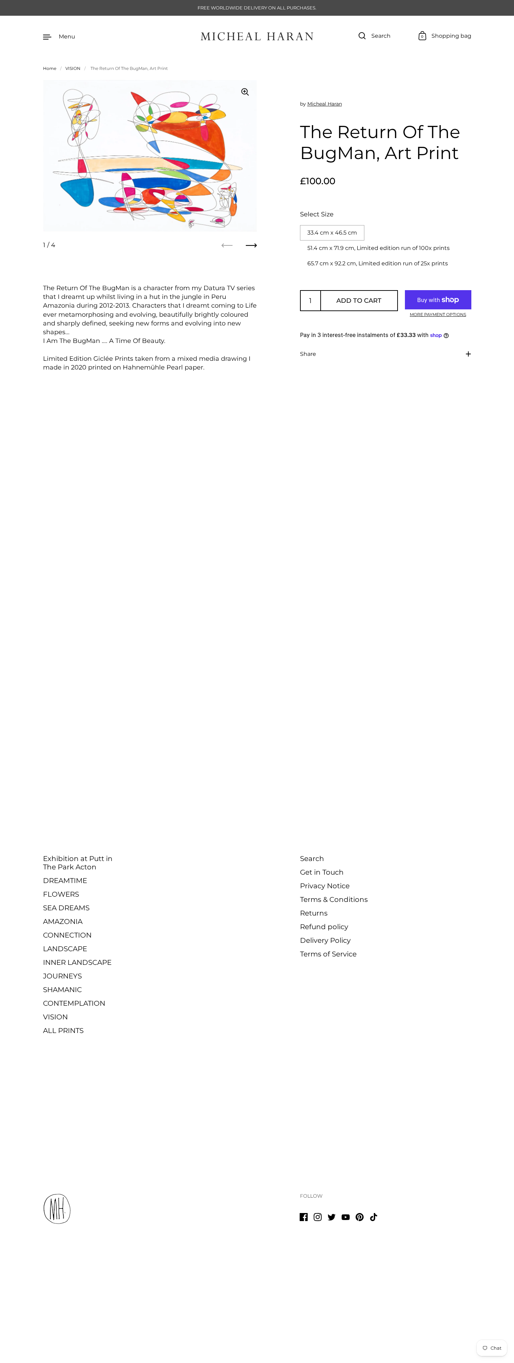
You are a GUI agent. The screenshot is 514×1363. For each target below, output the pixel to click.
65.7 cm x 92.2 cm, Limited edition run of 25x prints (377, 263)
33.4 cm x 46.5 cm (332, 232)
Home (49, 68)
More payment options (438, 314)
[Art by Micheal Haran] (256, 36)
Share (308, 354)
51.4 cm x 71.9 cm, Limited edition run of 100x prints (378, 248)
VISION (72, 68)
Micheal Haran (324, 104)
